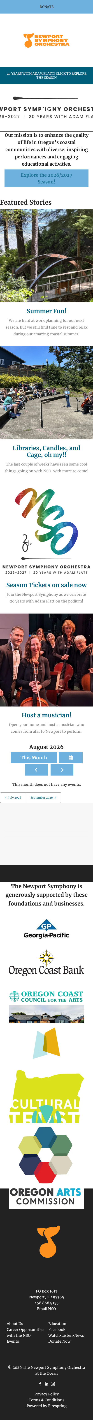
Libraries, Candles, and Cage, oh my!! (46, 451)
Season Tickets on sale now (46, 585)
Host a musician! (47, 715)
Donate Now (59, 1341)
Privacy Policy (46, 1394)
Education (57, 1323)
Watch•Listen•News (66, 1335)
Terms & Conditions (46, 1400)
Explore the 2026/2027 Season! (46, 178)
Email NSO (46, 1308)
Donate (46, 7)
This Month (34, 757)
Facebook (56, 1329)
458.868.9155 (47, 1303)
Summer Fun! (47, 311)
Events (13, 1341)
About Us (15, 1323)
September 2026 (41, 797)
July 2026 (14, 797)
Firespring (57, 1406)
